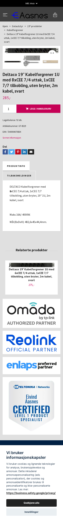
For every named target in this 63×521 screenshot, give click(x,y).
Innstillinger (31, 512)
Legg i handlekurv (40, 122)
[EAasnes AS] (31, 21)
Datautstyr (17, 39)
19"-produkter (34, 39)
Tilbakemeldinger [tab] (19, 189)
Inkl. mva (30, 3)
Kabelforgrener (15, 43)
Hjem (5, 39)
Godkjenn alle (31, 502)
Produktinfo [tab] (16, 179)
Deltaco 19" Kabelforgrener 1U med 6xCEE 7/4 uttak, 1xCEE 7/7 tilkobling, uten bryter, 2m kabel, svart (31, 288)
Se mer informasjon (12, 151)
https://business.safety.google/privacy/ (31, 492)
